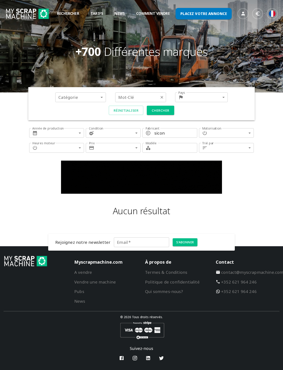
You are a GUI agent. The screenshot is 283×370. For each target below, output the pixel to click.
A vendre (83, 272)
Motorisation (212, 128)
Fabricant (152, 128)
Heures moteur (43, 143)
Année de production (48, 128)
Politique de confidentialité (172, 282)
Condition (96, 128)
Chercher (160, 110)
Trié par (208, 143)
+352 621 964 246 (239, 282)
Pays (181, 92)
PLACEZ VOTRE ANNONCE (203, 13)
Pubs (79, 291)
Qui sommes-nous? (164, 291)
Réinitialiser (126, 110)
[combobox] (80, 97)
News (79, 301)
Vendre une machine (95, 282)
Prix (92, 143)
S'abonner (185, 242)
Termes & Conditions (166, 272)
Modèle (151, 143)
